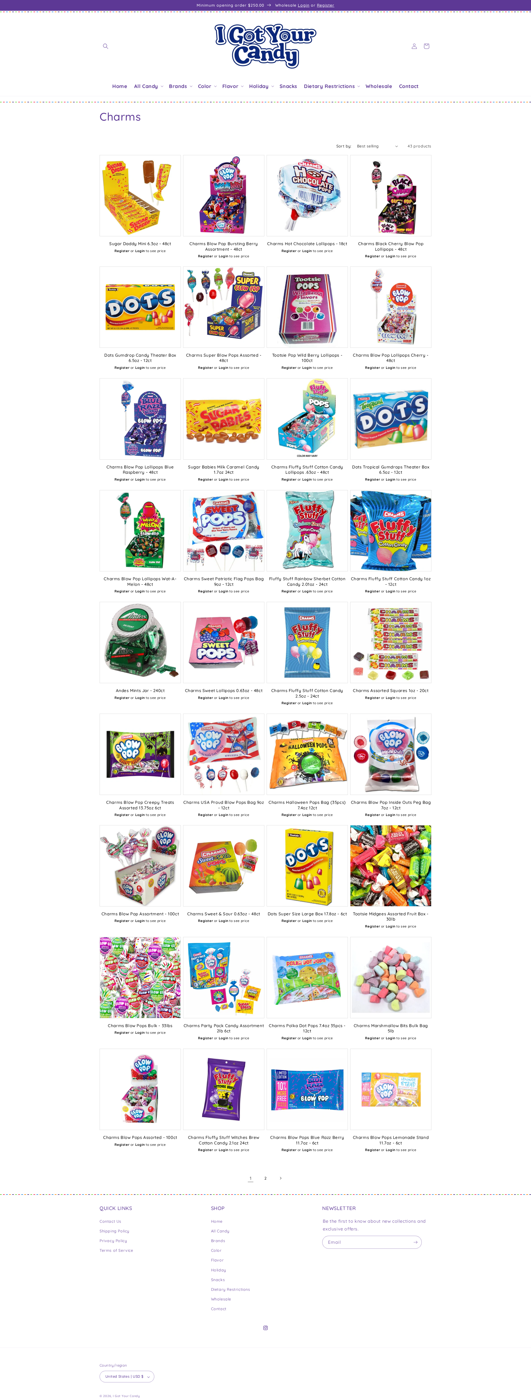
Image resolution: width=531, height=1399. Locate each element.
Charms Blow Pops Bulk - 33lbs (140, 1025)
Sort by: (344, 146)
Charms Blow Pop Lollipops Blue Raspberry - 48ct (140, 469)
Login (303, 5)
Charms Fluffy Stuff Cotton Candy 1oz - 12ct (391, 581)
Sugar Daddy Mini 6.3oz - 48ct (140, 243)
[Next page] (280, 1178)
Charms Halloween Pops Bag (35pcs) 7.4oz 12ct (307, 805)
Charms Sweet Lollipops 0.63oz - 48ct (224, 690)
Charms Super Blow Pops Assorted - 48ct (224, 358)
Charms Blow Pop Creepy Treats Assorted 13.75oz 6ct (140, 805)
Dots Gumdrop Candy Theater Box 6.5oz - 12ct (140, 358)
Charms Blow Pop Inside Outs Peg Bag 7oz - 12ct (391, 805)
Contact (219, 1308)
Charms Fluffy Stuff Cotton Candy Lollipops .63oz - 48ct (307, 469)
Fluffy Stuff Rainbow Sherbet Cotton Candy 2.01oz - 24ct (307, 581)
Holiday (218, 1269)
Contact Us (110, 1221)
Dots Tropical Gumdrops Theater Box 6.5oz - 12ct (390, 469)
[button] (106, 46)
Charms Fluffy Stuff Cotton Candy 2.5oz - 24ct (307, 693)
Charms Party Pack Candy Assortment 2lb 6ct (224, 1028)
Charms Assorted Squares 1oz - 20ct (390, 690)
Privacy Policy (113, 1240)
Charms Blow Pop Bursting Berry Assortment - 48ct (223, 246)
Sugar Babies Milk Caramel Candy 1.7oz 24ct (223, 469)
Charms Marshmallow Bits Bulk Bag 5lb (391, 1028)
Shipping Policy (114, 1230)
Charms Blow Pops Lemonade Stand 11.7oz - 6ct (391, 1140)
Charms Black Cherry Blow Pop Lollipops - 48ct (391, 246)
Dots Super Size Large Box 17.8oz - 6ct (307, 913)
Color (216, 1250)
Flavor (217, 1260)
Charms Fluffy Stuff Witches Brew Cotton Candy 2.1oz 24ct (223, 1140)
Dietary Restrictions (230, 1289)
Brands (218, 1240)
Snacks (218, 1279)
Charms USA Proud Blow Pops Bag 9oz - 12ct (223, 805)
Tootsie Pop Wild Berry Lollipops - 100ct (307, 358)
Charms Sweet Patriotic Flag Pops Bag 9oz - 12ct (224, 581)
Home (217, 1221)
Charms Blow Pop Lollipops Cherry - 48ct (390, 358)
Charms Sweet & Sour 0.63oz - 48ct (223, 913)
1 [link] (251, 1178)
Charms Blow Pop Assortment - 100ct (140, 913)
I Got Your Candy (126, 1396)
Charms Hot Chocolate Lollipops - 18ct (307, 243)
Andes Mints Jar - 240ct (140, 690)
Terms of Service (116, 1250)
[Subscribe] (415, 1242)
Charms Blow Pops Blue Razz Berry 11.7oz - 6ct (307, 1140)
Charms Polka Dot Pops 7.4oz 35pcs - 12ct (307, 1028)
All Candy (220, 1230)
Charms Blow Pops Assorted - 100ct (140, 1137)
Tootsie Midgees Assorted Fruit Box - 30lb (391, 916)
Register (325, 5)
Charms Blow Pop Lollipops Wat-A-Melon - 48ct (140, 581)
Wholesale (221, 1299)
